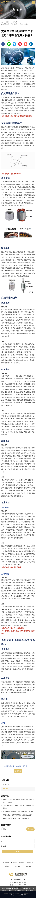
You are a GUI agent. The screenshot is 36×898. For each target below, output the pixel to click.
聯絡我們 (28, 866)
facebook (3, 44)
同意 (12, 894)
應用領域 (14, 862)
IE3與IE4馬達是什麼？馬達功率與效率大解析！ (18, 811)
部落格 (7, 22)
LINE (9, 44)
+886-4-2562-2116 (20, 882)
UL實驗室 (6, 784)
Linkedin (31, 44)
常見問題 (17, 866)
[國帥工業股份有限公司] (8, 2)
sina (20, 44)
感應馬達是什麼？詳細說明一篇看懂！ (16, 766)
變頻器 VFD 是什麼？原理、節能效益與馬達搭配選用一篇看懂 (18, 801)
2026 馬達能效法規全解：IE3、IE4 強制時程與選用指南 (18, 807)
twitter (14, 44)
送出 (17, 851)
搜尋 (31, 829)
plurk (25, 44)
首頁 (2, 22)
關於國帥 (6, 862)
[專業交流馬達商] (18, 758)
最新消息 (30, 862)
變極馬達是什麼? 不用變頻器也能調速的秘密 (17, 815)
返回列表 (18, 771)
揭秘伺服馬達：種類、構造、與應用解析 (16, 818)
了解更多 (24, 894)
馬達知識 (14, 22)
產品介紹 (22, 862)
